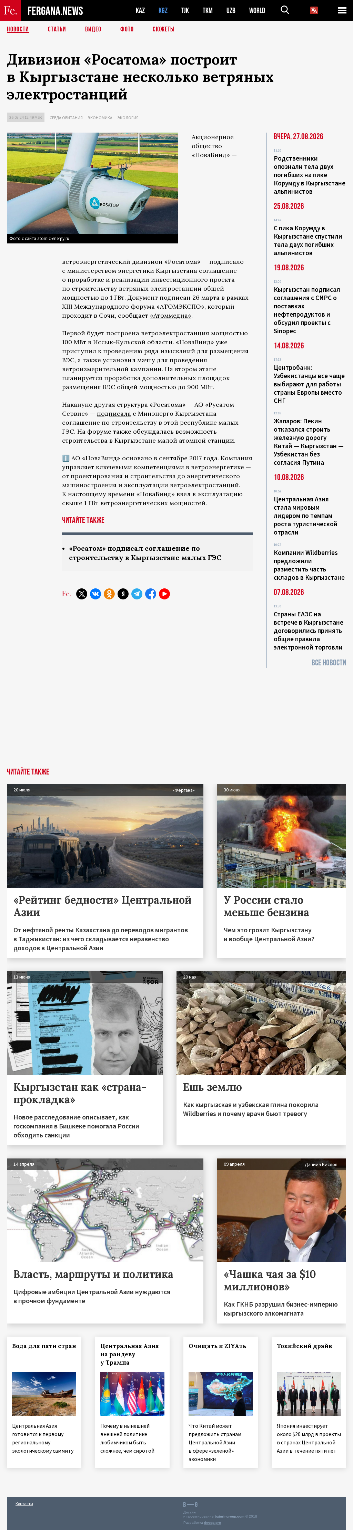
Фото (127, 29)
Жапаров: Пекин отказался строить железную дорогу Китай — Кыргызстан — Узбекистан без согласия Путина (309, 441)
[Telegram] (136, 593)
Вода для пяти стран (44, 1346)
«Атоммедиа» (170, 315)
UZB (230, 10)
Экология (128, 117)
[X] (81, 593)
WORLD (257, 10)
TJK (185, 10)
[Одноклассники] (109, 593)
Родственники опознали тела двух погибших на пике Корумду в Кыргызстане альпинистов (309, 174)
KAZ (140, 10)
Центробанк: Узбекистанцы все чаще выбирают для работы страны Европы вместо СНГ (309, 384)
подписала (114, 413)
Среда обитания (66, 117)
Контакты (24, 1503)
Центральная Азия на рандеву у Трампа (129, 1354)
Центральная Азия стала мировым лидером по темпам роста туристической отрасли (305, 515)
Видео (93, 29)
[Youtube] (164, 593)
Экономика (100, 117)
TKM (208, 10)
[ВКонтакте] (95, 593)
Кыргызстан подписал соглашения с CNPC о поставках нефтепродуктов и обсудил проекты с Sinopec (307, 310)
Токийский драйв (304, 1346)
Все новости (329, 663)
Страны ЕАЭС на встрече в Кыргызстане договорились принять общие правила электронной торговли (308, 630)
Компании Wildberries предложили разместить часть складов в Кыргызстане (309, 564)
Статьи (57, 29)
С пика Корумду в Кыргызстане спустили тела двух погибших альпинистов (308, 240)
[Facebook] (150, 593)
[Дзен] (123, 593)
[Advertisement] (176, 716)
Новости (18, 29)
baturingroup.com (229, 1516)
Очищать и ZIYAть (217, 1346)
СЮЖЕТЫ (164, 29)
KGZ (163, 10)
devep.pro (212, 1522)
